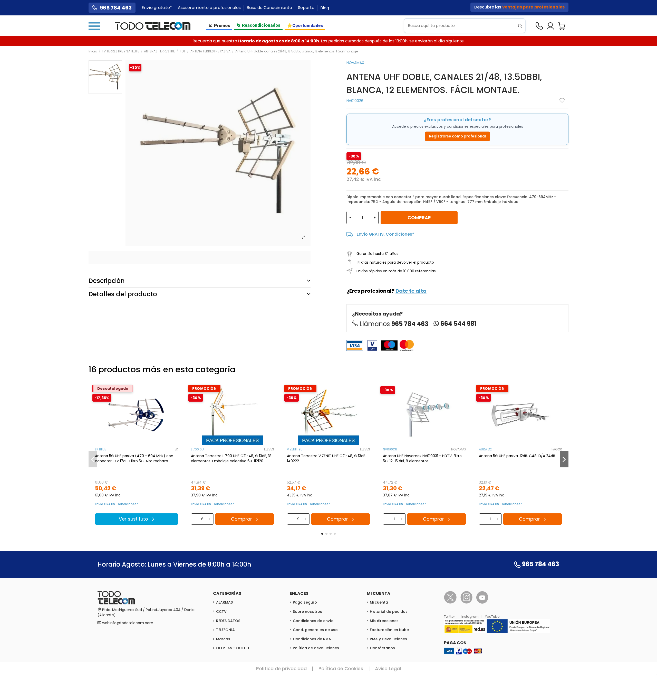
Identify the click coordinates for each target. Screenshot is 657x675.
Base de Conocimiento (270, 8)
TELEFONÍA (225, 629)
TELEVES (268, 449)
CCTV (221, 611)
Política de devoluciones (316, 648)
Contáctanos (382, 648)
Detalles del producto (123, 294)
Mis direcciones (384, 620)
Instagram (470, 616)
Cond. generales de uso (315, 629)
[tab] (200, 281)
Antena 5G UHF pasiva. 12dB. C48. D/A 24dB (517, 455)
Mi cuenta (379, 602)
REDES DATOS (228, 620)
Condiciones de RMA (312, 639)
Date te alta (411, 290)
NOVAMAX (355, 62)
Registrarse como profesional (457, 136)
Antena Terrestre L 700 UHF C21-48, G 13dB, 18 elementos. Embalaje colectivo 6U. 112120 (231, 458)
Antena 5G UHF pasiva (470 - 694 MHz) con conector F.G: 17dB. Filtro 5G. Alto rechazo (134, 458)
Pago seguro (305, 602)
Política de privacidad (281, 668)
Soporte (306, 8)
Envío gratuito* (157, 8)
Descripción (107, 280)
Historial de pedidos (389, 611)
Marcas (223, 639)
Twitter (450, 616)
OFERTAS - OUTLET (233, 648)
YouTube (492, 616)
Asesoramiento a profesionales (210, 8)
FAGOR (557, 449)
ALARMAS (224, 602)
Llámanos (394, 324)
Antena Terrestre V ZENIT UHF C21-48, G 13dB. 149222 (326, 458)
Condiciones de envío (313, 620)
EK (176, 449)
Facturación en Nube (389, 629)
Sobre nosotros (307, 611)
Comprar (419, 217)
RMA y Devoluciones (388, 639)
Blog (324, 8)
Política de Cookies (340, 668)
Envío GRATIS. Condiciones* (385, 234)
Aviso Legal (388, 668)
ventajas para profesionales (533, 7)
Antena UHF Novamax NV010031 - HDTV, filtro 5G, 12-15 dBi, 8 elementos (422, 458)
